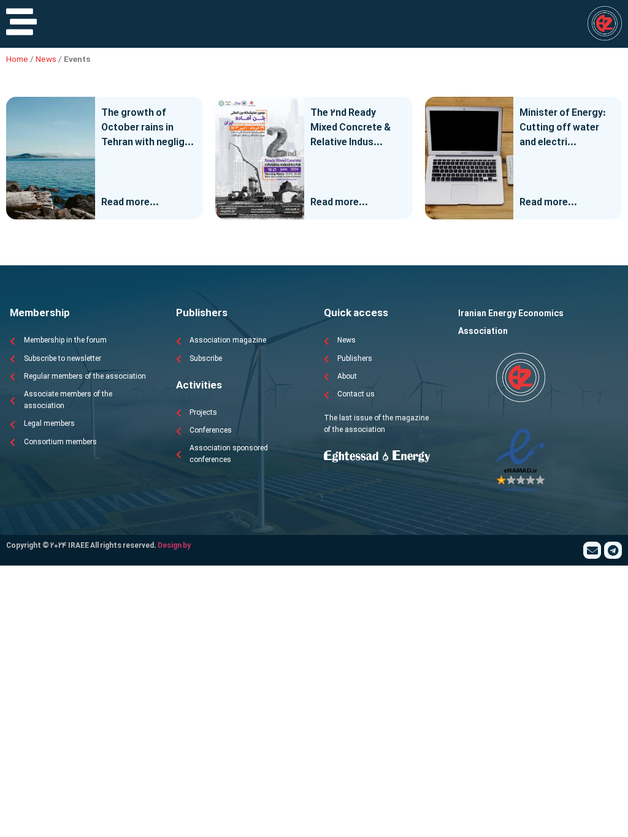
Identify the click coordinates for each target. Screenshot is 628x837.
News (46, 60)
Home (17, 60)
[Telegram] (613, 550)
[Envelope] (592, 550)
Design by (174, 546)
